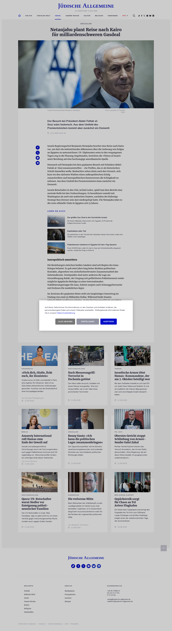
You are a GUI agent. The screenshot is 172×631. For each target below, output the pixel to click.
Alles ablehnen (65, 321)
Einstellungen (87, 321)
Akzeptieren (108, 321)
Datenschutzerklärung (66, 313)
